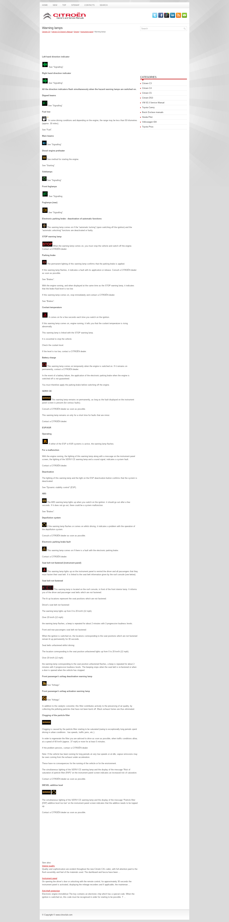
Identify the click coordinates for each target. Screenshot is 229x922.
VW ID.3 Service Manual (153, 102)
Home (45, 5)
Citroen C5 (147, 93)
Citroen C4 (147, 88)
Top (64, 5)
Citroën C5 (46, 32)
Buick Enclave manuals (152, 112)
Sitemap (75, 5)
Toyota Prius (147, 127)
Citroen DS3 (147, 98)
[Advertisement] (90, 42)
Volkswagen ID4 (149, 122)
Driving (76, 32)
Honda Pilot (147, 117)
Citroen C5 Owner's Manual (62, 32)
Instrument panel (87, 32)
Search (104, 5)
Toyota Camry (148, 107)
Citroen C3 (147, 83)
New (55, 5)
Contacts (89, 5)
